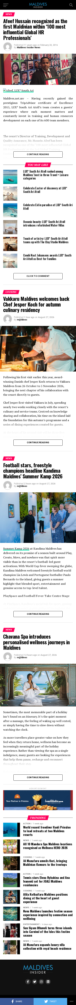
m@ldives (22, 320)
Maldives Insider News (28, 47)
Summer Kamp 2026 (16, 548)
